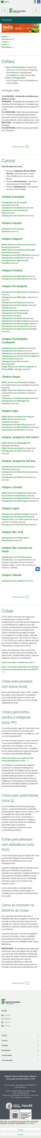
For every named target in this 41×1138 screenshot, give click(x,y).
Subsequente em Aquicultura (14, 424)
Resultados (6, 47)
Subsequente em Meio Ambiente (16, 321)
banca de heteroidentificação (18, 753)
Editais (5, 36)
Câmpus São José (12, 532)
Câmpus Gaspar (11, 376)
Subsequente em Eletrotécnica (15, 279)
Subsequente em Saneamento (15, 326)
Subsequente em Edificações (14, 276)
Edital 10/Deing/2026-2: (16, 67)
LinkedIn (7, 1022)
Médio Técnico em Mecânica (14, 416)
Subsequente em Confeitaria (14, 348)
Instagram (7, 1019)
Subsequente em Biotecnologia (15, 514)
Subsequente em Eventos (13, 351)
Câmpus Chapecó (12, 238)
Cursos (5, 42)
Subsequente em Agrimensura (15, 292)
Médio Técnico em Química (13, 390)
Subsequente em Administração (16, 398)
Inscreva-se (6, 39)
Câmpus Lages (10, 508)
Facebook (7, 1015)
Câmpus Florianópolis (14, 286)
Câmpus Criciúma (12, 270)
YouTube (7, 1026)
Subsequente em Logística (13, 581)
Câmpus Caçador (12, 223)
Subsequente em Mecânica (13, 207)
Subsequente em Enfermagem (15, 501)
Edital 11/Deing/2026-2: (16, 78)
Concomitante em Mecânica (14, 495)
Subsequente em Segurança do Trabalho (19, 329)
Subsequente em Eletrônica (13, 302)
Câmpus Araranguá (13, 196)
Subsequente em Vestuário (13, 215)
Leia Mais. (31, 1123)
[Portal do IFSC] (17, 11)
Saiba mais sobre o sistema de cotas (17, 662)
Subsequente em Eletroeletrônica (16, 255)
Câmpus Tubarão (12, 575)
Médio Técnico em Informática (15, 382)
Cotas (4, 44)
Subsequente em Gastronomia (15, 353)
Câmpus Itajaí (10, 410)
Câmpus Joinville (12, 487)
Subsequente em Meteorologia (15, 323)
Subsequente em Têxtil (11, 451)
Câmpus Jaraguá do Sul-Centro (20, 437)
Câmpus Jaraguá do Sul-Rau (18, 460)
